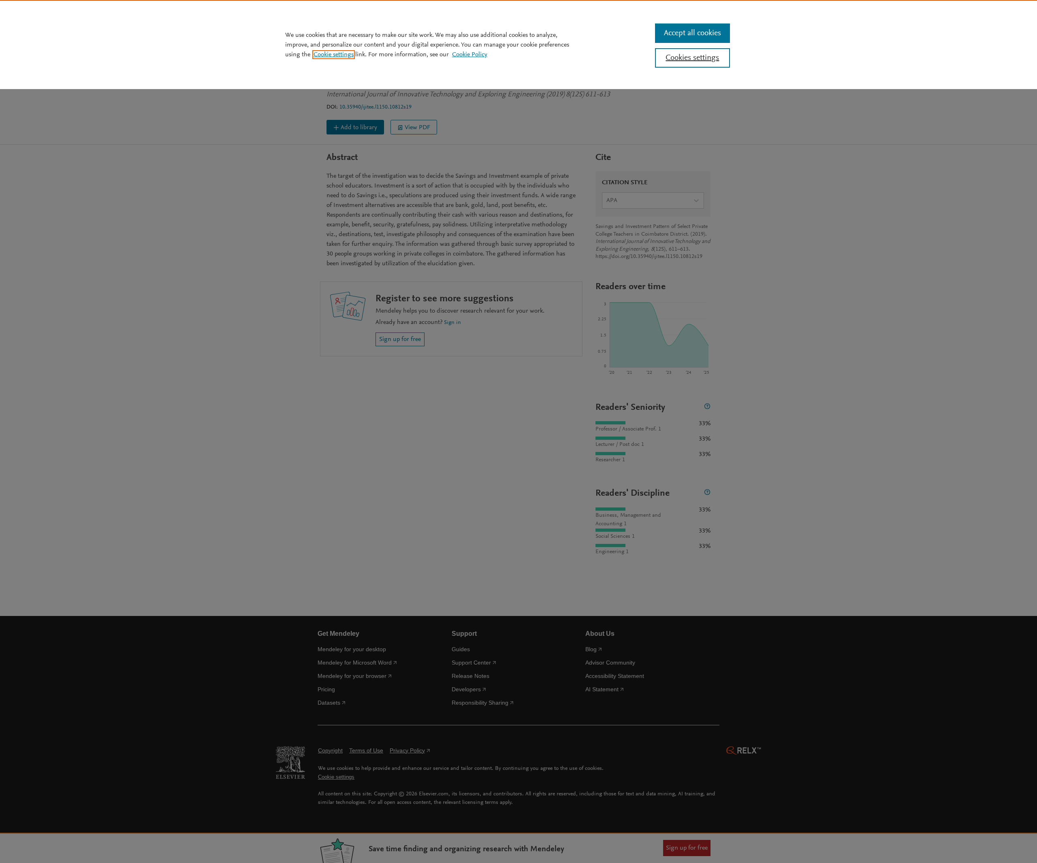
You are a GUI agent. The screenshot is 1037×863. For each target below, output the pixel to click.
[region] (518, 44)
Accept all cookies (692, 33)
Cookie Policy (469, 54)
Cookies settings (692, 58)
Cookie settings (334, 54)
